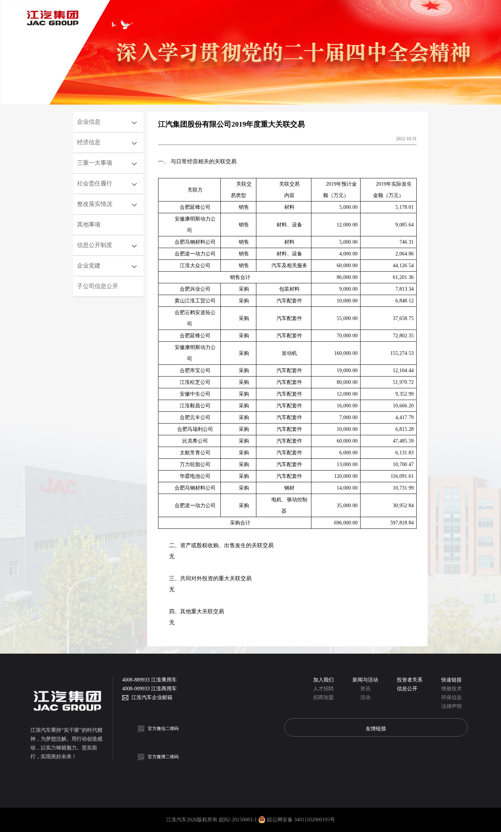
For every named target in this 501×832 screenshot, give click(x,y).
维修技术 (451, 688)
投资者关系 (410, 680)
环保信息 (451, 697)
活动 (365, 697)
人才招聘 (323, 688)
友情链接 (376, 728)
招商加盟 (323, 697)
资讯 (365, 688)
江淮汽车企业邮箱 (150, 697)
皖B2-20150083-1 (238, 819)
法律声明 (451, 706)
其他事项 (88, 224)
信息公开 (407, 688)
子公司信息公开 (97, 286)
